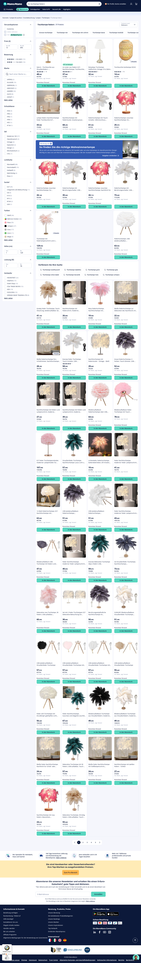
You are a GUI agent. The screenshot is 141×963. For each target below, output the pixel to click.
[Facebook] (99, 932)
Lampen (38, 18)
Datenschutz (42, 960)
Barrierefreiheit (131, 960)
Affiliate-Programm (9, 935)
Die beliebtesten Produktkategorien (60, 916)
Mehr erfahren (90, 901)
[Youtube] (104, 932)
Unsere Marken (53, 922)
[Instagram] (109, 932)
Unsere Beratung (54, 913)
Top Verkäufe (52, 928)
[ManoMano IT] (54, 940)
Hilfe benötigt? (8, 919)
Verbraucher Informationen (107, 960)
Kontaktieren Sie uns (10, 922)
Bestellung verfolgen (10, 913)
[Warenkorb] (136, 4)
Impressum (33, 960)
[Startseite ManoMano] (13, 4)
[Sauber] (99, 4)
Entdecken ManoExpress (56, 931)
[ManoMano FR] (49, 940)
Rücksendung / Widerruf (11, 916)
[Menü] (10, 945)
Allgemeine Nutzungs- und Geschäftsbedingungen (77, 960)
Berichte (121, 960)
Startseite (5, 18)
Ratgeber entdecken (109, 156)
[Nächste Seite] (99, 842)
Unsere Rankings (54, 919)
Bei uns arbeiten (9, 931)
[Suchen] (28, 4)
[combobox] (129, 24)
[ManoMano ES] (64, 940)
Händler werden (9, 928)
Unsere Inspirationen (55, 925)
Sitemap (24, 960)
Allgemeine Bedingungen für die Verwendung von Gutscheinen (25, 938)
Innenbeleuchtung (29, 18)
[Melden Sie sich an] (131, 4)
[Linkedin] (94, 932)
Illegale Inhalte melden (11, 925)
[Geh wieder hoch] (135, 940)
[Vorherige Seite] (74, 842)
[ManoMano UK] (59, 940)
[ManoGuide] (136, 957)
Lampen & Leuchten (16, 18)
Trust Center (53, 960)
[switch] (7, 958)
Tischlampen (46, 18)
